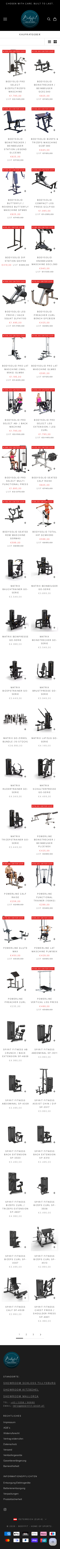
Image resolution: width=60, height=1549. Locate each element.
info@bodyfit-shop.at (29, 1406)
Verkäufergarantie (12, 1455)
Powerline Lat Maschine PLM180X (45, 950)
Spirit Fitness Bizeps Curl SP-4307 (15, 1259)
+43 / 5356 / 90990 (23, 1402)
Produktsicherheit (12, 1499)
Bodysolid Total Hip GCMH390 (44, 533)
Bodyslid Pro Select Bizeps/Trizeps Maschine (15, 86)
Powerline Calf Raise (15, 895)
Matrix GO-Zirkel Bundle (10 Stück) (15, 740)
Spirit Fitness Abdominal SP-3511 (45, 1051)
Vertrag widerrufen (13, 1438)
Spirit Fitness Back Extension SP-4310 (44, 1154)
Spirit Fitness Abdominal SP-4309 (15, 1102)
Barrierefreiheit (11, 1466)
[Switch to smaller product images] (55, 41)
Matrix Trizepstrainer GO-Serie (15, 839)
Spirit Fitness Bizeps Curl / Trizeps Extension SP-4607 (15, 1207)
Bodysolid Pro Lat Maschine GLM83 (44, 367)
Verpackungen (10, 1493)
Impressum (9, 1422)
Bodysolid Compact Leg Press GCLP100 (44, 203)
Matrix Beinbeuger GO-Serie (44, 587)
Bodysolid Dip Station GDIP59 (15, 259)
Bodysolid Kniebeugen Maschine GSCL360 (45, 261)
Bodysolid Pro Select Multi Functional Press (15, 481)
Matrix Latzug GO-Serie (45, 740)
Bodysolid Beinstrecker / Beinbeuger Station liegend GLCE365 (15, 146)
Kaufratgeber (30, 34)
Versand (7, 1449)
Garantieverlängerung (14, 1460)
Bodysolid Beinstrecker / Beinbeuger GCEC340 (44, 86)
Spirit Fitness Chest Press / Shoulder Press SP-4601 (44, 1312)
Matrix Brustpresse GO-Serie (44, 690)
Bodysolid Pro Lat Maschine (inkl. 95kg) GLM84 (15, 369)
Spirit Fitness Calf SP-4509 (15, 1308)
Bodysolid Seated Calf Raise (45, 479)
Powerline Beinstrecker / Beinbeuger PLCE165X (44, 841)
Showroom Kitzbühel (21, 1389)
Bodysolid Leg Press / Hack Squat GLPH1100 (15, 315)
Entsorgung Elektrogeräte (16, 1482)
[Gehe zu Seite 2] (40, 1334)
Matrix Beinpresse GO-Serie (15, 638)
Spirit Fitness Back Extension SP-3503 (15, 1154)
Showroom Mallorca (21, 1396)
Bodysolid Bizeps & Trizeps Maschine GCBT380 (44, 142)
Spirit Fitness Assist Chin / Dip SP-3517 (44, 1103)
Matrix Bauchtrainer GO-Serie (15, 589)
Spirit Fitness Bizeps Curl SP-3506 (45, 1205)
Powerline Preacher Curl (15, 1000)
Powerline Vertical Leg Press (44, 1000)
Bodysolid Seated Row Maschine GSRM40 (15, 535)
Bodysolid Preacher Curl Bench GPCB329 (44, 315)
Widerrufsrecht (11, 1433)
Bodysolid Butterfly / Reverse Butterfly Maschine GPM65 (15, 205)
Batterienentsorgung (14, 1488)
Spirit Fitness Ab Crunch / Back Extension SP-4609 (15, 1053)
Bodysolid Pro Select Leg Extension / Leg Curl (45, 425)
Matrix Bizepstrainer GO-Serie (15, 690)
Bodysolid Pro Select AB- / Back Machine (15, 423)
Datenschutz (10, 1444)
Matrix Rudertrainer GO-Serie (15, 789)
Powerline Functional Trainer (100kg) (44, 897)
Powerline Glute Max (15, 950)
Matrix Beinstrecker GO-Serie (44, 640)
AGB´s (6, 1427)
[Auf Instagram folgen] (5, 1509)
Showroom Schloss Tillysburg (29, 1383)
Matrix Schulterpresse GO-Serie (44, 789)
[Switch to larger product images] (49, 41)
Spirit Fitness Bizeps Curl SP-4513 (45, 1259)
